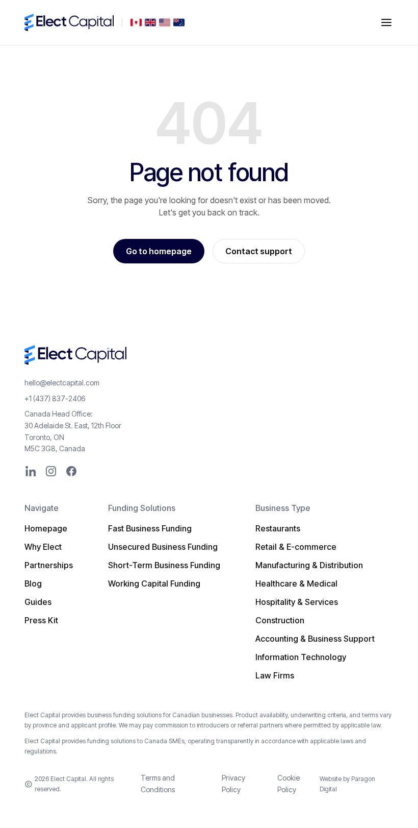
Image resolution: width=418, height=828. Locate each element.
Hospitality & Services (296, 602)
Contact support (258, 251)
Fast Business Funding (150, 528)
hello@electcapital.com (61, 382)
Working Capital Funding (154, 583)
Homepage (45, 528)
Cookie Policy (288, 783)
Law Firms (274, 675)
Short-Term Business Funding (164, 565)
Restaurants (277, 528)
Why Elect (43, 547)
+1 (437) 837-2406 (54, 398)
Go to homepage (159, 251)
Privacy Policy (233, 783)
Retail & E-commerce (295, 547)
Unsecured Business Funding (163, 547)
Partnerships (48, 565)
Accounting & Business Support (315, 639)
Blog (33, 583)
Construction (279, 620)
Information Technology (300, 657)
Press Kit (41, 620)
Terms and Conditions (158, 783)
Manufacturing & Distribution (309, 565)
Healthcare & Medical (296, 583)
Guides (37, 602)
